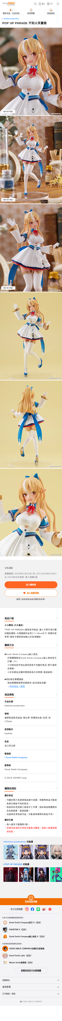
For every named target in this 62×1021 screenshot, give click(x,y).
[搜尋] (31, 3)
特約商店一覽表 (17, 686)
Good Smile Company (16, 757)
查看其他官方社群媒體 (31, 970)
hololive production (11, 19)
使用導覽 (6, 987)
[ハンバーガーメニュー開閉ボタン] (58, 4)
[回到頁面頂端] (31, 898)
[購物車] (35, 3)
